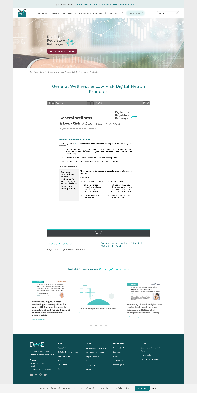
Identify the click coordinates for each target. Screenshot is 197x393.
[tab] (91, 325)
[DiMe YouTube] (45, 374)
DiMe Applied (134, 13)
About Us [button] (42, 13)
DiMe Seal (115, 13)
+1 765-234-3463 (37, 363)
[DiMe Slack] (40, 374)
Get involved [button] (69, 13)
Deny (155, 388)
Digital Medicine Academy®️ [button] (93, 13)
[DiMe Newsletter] (36, 374)
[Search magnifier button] (177, 13)
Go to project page (62, 51)
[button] (32, 298)
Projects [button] (55, 13)
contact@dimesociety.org (40, 369)
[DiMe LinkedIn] (31, 374)
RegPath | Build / (38, 72)
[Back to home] (22, 13)
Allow (142, 388)
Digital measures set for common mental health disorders (105, 4)
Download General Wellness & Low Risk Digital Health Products (122, 245)
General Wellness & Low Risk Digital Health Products (73, 72)
